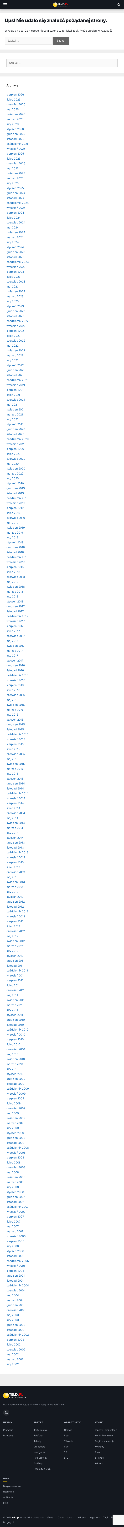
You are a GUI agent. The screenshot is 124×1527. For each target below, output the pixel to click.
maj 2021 (12, 404)
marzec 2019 (14, 532)
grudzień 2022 (15, 311)
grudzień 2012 (15, 901)
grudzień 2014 (15, 783)
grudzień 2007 (15, 1196)
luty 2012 (12, 950)
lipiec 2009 (13, 1103)
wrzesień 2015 (15, 739)
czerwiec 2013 (15, 872)
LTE (66, 1457)
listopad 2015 (15, 729)
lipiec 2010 (13, 1044)
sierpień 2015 (15, 744)
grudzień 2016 (15, 665)
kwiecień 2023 (15, 291)
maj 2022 (12, 345)
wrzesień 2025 (15, 148)
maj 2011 (12, 995)
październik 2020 (17, 439)
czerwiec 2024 (15, 222)
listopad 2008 (15, 1142)
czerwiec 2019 (15, 517)
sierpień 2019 (15, 508)
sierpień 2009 (15, 1098)
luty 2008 (12, 1187)
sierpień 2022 (15, 330)
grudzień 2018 (15, 547)
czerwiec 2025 (15, 163)
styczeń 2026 (15, 129)
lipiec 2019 (13, 513)
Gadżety (38, 1463)
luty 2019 (12, 537)
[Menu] (5, 4)
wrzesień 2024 (16, 207)
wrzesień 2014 (15, 798)
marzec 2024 (14, 237)
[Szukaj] (118, 4)
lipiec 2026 (13, 99)
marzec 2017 (14, 650)
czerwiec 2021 (15, 399)
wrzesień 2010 (15, 1034)
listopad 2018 (15, 552)
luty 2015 (12, 773)
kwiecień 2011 (15, 1000)
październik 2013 (17, 852)
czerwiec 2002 (15, 1349)
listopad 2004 (15, 1280)
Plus (66, 1446)
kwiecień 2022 (15, 350)
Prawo (98, 1452)
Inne (6, 1478)
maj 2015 (12, 759)
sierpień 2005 (15, 1270)
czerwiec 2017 (15, 635)
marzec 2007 (14, 1231)
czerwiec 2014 (15, 813)
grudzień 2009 (15, 1078)
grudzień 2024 (15, 193)
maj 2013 (12, 877)
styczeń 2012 (14, 955)
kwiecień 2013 (15, 882)
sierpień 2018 (15, 567)
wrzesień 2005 (16, 1265)
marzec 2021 (14, 414)
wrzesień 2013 (15, 857)
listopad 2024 (15, 198)
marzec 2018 (14, 591)
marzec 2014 (14, 827)
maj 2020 (12, 463)
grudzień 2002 (15, 1324)
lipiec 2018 (13, 572)
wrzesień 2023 (16, 266)
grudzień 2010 (15, 1019)
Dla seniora (39, 1446)
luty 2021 (12, 419)
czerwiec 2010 (15, 1049)
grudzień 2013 (15, 842)
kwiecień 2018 (15, 586)
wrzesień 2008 (16, 1152)
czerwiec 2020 (15, 458)
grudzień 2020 (15, 429)
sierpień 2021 (15, 389)
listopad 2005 (15, 1256)
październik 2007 (17, 1206)
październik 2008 (17, 1147)
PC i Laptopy (40, 1457)
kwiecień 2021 (15, 409)
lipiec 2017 (13, 631)
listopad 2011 (14, 965)
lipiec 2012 (13, 926)
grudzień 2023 (15, 252)
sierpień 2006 (15, 1241)
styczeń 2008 (15, 1192)
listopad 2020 (15, 434)
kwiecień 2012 (15, 941)
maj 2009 (12, 1113)
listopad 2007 (15, 1201)
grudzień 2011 (15, 960)
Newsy (7, 1422)
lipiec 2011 (13, 985)
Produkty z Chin (42, 1468)
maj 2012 (12, 936)
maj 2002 (12, 1354)
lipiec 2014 (13, 808)
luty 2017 (12, 655)
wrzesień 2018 (15, 562)
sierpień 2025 (15, 153)
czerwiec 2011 (15, 990)
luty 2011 (12, 1009)
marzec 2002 (14, 1359)
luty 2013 (12, 891)
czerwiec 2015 (15, 754)
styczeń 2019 (15, 542)
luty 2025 (12, 183)
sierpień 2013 (15, 862)
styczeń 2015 (14, 778)
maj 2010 (12, 1054)
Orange (68, 1430)
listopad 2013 (15, 847)
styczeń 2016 (15, 719)
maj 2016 (12, 700)
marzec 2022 (14, 355)
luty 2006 (12, 1246)
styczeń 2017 (14, 660)
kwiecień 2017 (15, 645)
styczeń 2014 (15, 837)
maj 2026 (12, 109)
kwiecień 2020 (15, 468)
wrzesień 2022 (15, 326)
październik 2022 (17, 321)
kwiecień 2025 (15, 173)
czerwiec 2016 (15, 695)
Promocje (8, 1430)
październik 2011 (17, 970)
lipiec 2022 (13, 335)
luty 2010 (12, 1069)
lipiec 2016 (13, 690)
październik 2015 (17, 734)
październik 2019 (17, 498)
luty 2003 (12, 1320)
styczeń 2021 (14, 424)
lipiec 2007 (13, 1221)
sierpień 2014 (15, 803)
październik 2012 (17, 911)
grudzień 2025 (15, 134)
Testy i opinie (40, 1430)
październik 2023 (17, 261)
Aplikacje (8, 1497)
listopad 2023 (15, 257)
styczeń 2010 (15, 1074)
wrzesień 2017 (15, 621)
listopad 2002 (15, 1329)
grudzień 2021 (15, 370)
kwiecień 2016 (15, 704)
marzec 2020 (14, 473)
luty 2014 (12, 832)
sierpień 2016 (15, 685)
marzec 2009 (15, 1123)
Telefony (38, 1435)
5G (65, 1452)
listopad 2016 (15, 670)
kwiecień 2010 (15, 1059)
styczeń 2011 (14, 1014)
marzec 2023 (14, 296)
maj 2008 (12, 1172)
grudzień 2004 (15, 1275)
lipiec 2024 (13, 217)
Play (66, 1435)
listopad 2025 (15, 139)
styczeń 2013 (15, 896)
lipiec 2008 (13, 1162)
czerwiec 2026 (15, 104)
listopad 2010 (15, 1024)
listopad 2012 (15, 906)
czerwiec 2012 (15, 931)
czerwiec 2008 (15, 1167)
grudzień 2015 (15, 724)
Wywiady (99, 1446)
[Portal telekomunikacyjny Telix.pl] (62, 4)
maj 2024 (12, 227)
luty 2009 (12, 1128)
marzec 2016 (14, 709)
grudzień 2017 (15, 606)
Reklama (99, 1463)
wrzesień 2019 (15, 503)
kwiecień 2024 (15, 232)
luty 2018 (12, 596)
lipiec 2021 (13, 394)
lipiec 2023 (13, 276)
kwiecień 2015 (15, 763)
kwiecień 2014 (15, 822)
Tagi (105, 1517)
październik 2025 (17, 143)
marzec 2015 (14, 768)
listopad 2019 (15, 493)
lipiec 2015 (13, 749)
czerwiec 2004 (16, 1290)
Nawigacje (39, 1452)
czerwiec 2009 (16, 1108)
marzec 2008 (14, 1182)
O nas (61, 1517)
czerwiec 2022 (15, 340)
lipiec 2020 (13, 453)
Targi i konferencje (104, 1441)
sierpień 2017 (15, 626)
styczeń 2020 (15, 483)
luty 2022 (12, 360)
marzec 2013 (14, 887)
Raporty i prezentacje (106, 1430)
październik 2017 (17, 616)
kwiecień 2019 (15, 527)
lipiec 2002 (13, 1344)
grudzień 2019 (15, 488)
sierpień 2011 (14, 980)
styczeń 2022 (15, 365)
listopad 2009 (15, 1083)
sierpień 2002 (15, 1339)
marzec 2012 (14, 946)
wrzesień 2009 (16, 1093)
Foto (5, 1502)
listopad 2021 (15, 375)
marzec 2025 (14, 178)
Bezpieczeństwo (12, 1486)
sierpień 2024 (15, 212)
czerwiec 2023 (15, 281)
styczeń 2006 (15, 1251)
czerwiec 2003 (16, 1310)
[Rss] (6, 1413)
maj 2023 (12, 286)
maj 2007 (12, 1226)
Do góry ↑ (8, 1522)
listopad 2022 (15, 316)
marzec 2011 (14, 1005)
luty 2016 (12, 714)
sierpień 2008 (15, 1157)
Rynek (99, 1422)
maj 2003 (12, 1315)
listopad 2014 (15, 788)
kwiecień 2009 (15, 1118)
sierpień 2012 (15, 921)
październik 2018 (17, 557)
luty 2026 (12, 124)
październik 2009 (17, 1088)
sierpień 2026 (15, 94)
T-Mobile (68, 1441)
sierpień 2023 (15, 271)
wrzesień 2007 (16, 1211)
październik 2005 (17, 1261)
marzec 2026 (14, 119)
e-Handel (99, 1457)
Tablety (38, 1441)
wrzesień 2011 (15, 975)
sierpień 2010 (15, 1039)
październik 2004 (17, 1285)
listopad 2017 (15, 611)
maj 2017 (12, 640)
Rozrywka (8, 1491)
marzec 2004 (15, 1300)
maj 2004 (12, 1295)
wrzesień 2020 (16, 444)
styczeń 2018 (14, 601)
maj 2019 (12, 522)
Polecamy (8, 1435)
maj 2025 (12, 168)
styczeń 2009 (15, 1133)
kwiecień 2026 (15, 114)
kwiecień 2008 (15, 1177)
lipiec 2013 (13, 867)
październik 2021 (17, 380)
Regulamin (94, 1517)
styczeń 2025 (15, 188)
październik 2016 (17, 675)
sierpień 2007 (15, 1216)
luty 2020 (12, 478)
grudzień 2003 (15, 1305)
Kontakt (71, 1517)
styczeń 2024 (15, 247)
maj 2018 (12, 581)
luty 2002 (12, 1364)
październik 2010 (17, 1029)
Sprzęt (38, 1422)
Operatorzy (72, 1422)
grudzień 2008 (15, 1137)
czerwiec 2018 (15, 576)
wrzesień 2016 (15, 680)
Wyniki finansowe (104, 1435)
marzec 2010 (14, 1064)
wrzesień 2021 (15, 385)
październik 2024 (17, 202)
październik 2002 (17, 1334)
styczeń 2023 (15, 306)
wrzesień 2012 (15, 916)
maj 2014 (12, 818)
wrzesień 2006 (16, 1236)
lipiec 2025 (13, 158)
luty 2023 (12, 301)
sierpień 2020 (15, 448)
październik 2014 (17, 793)
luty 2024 (12, 242)
